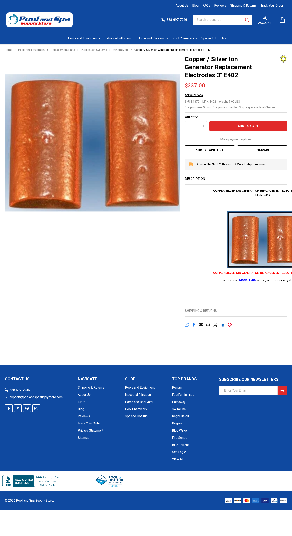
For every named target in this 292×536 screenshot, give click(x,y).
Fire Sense (179, 438)
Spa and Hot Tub (212, 38)
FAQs (206, 5)
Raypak (177, 423)
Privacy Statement (90, 430)
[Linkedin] (222, 325)
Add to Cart (248, 126)
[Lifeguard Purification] (278, 58)
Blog (195, 5)
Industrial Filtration (118, 38)
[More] (98, 38)
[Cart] (282, 20)
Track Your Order (272, 5)
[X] (215, 325)
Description (195, 179)
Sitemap (83, 438)
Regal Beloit (180, 416)
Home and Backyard (151, 38)
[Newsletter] (282, 390)
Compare (262, 150)
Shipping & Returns (243, 5)
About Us (182, 5)
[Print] (208, 325)
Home (8, 49)
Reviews (220, 5)
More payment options (236, 139)
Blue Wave (179, 430)
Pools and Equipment (83, 38)
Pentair (177, 387)
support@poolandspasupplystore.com (36, 397)
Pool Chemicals (183, 38)
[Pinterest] (230, 325)
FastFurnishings (183, 395)
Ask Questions (194, 95)
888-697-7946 (20, 390)
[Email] (201, 325)
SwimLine (179, 409)
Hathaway (179, 402)
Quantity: (191, 117)
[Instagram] (36, 408)
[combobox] (222, 20)
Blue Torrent (180, 445)
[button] (109, 481)
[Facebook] (194, 325)
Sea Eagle (179, 452)
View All (177, 459)
